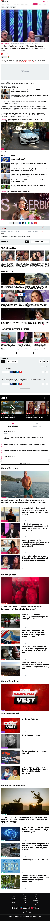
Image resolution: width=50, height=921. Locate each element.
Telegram (3, 228)
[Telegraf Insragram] (26, 912)
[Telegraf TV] (30, 912)
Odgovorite (5, 371)
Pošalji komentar (39, 241)
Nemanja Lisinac (6, 53)
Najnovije (9, 468)
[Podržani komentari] (44, 361)
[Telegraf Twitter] (23, 912)
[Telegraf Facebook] (20, 912)
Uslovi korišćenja (41, 231)
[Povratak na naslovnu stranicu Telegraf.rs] (4, 1)
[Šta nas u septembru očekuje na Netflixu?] (10, 757)
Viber (45, 227)
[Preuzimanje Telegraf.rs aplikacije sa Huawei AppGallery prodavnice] (34, 908)
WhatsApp (40, 227)
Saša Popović (4, 236)
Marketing (15, 916)
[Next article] (49, 460)
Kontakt (39, 916)
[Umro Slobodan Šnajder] (10, 741)
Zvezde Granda (21, 236)
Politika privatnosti (33, 916)
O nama (10, 916)
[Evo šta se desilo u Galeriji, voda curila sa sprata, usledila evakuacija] (12, 407)
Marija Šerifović (13, 236)
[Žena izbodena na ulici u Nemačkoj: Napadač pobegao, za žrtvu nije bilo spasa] (10, 621)
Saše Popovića (30, 61)
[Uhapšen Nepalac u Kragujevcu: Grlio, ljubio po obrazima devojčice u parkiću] (37, 407)
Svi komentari (25, 389)
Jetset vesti (7, 43)
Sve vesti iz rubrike (25, 352)
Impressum (19, 916)
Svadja (28, 236)
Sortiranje (41, 359)
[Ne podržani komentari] (48, 361)
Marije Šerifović (21, 61)
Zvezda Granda (27, 60)
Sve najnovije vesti (25, 463)
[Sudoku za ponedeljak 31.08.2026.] (10, 866)
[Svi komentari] (40, 361)
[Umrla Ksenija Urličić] (25, 697)
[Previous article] (1, 460)
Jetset (2, 43)
